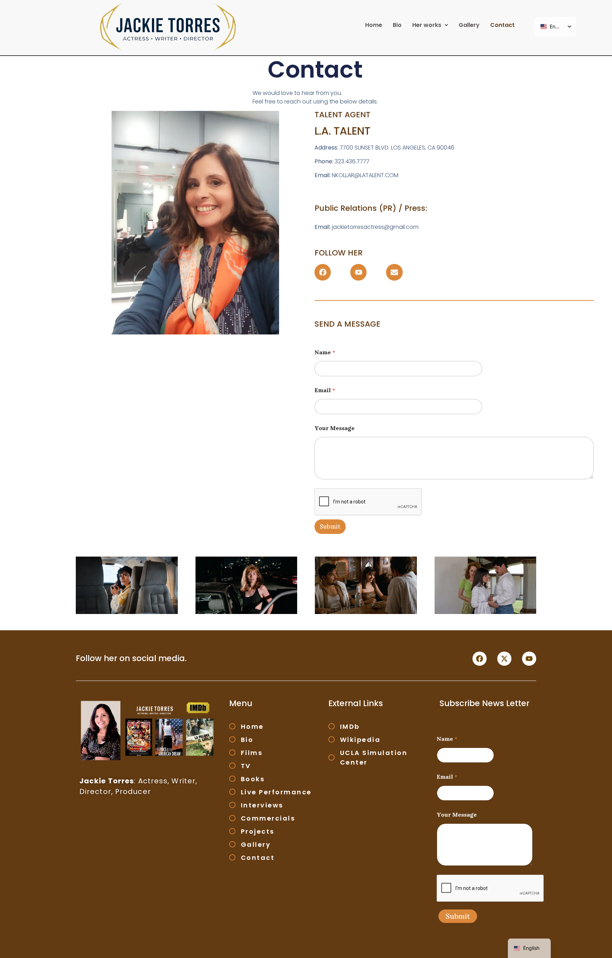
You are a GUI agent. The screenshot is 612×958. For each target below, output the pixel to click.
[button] (430, 25)
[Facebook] (322, 272)
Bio (397, 25)
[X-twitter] (504, 659)
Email (324, 390)
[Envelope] (394, 272)
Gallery (469, 25)
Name (324, 352)
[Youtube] (358, 272)
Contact (502, 25)
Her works (426, 25)
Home (373, 25)
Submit (330, 526)
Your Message (334, 428)
